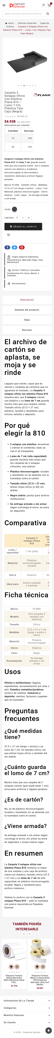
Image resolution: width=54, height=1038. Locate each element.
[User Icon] (43, 5)
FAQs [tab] (27, 320)
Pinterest (22, 247)
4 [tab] (27, 85)
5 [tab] (30, 85)
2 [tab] (21, 85)
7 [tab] (35, 85)
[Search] (47, 13)
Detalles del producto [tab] (27, 310)
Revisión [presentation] (27, 330)
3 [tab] (24, 85)
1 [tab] (18, 85)
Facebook (7, 247)
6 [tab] (32, 85)
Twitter (14, 247)
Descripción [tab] (27, 299)
